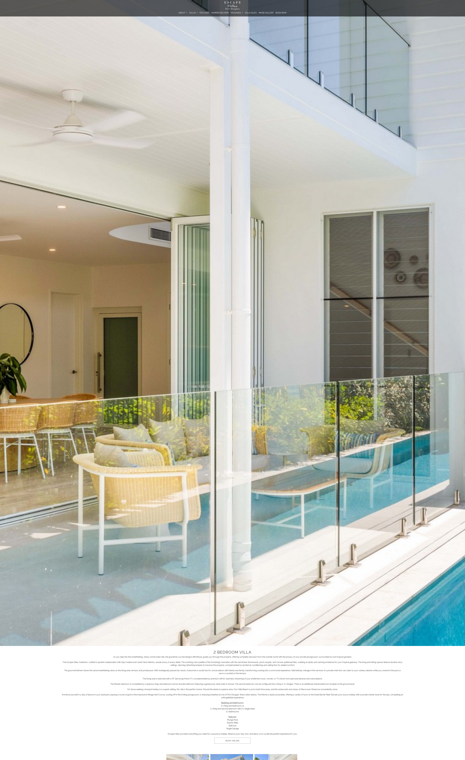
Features (204, 12)
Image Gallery (266, 12)
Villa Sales (251, 12)
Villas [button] (192, 12)
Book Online (232, 740)
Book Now (281, 12)
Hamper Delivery (220, 12)
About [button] (182, 12)
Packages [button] (236, 12)
